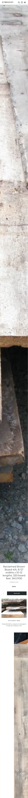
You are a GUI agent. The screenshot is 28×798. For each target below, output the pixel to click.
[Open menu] (25, 2)
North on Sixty (14, 582)
